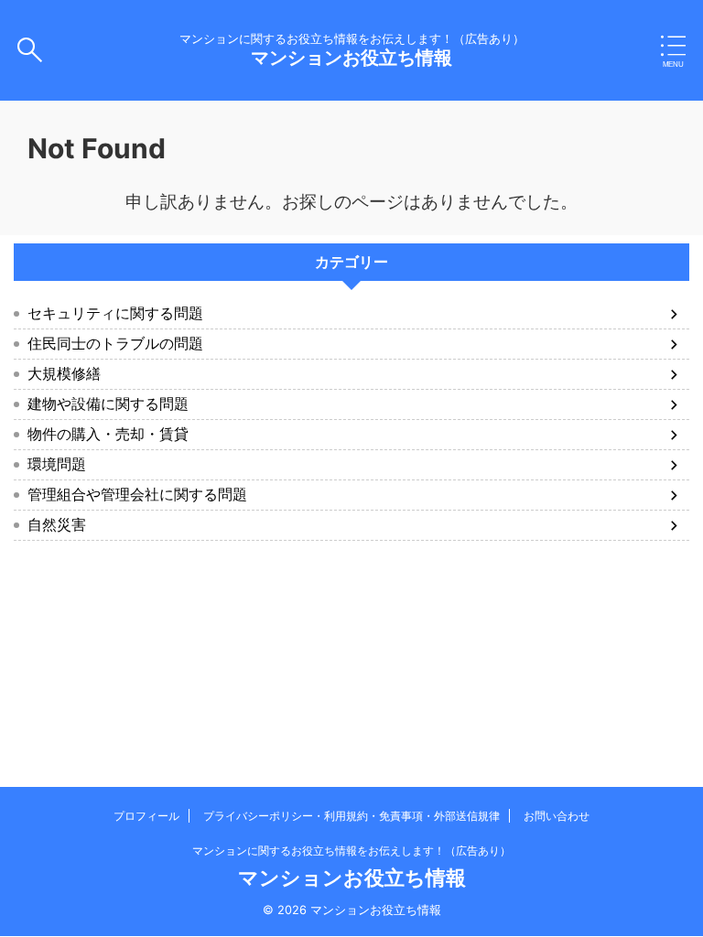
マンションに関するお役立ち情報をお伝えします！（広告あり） (351, 850)
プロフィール (146, 816)
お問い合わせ (556, 816)
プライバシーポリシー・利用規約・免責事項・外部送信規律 (351, 816)
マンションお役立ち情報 (351, 58)
